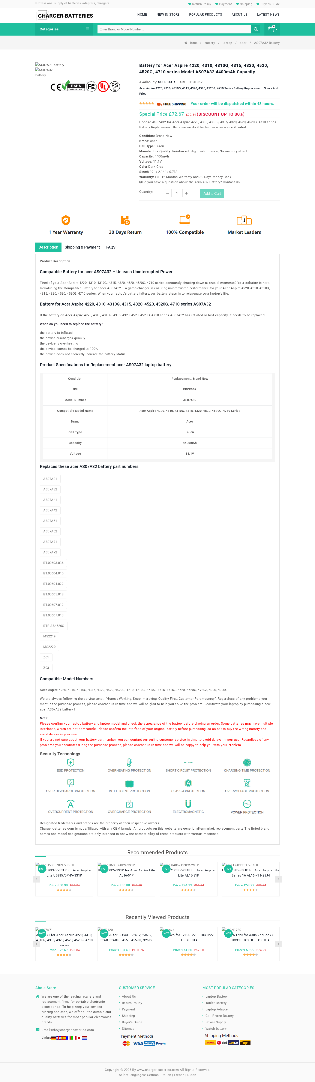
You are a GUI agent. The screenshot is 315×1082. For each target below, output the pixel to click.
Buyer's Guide (270, 4)
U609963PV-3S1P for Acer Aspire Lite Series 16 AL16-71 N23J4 (250, 872)
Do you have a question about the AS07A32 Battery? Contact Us (191, 182)
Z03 (46, 668)
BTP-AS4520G (53, 626)
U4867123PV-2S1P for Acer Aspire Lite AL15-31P (188, 872)
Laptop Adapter (217, 1009)
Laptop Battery (217, 996)
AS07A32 (50, 489)
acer (244, 43)
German (153, 1075)
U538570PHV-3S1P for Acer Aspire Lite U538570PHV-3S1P (64, 872)
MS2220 (49, 647)
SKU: (184, 82)
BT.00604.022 (53, 584)
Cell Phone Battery (220, 1016)
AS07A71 (50, 542)
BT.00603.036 (53, 563)
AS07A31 (50, 479)
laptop (228, 43)
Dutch (191, 1075)
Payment (225, 4)
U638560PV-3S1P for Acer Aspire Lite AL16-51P (126, 872)
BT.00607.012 (53, 605)
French (179, 1075)
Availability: (148, 82)
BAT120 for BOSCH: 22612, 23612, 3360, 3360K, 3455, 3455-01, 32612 (126, 937)
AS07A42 (50, 510)
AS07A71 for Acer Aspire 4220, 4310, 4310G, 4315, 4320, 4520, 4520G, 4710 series (64, 940)
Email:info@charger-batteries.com (68, 1030)
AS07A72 (50, 552)
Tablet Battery (216, 1003)
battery (210, 43)
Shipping (246, 4)
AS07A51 (50, 521)
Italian (166, 1075)
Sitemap (128, 1029)
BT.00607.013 (53, 615)
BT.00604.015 (53, 573)
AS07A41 (50, 500)
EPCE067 (196, 82)
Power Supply (216, 1022)
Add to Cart (212, 193)
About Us (129, 996)
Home (193, 43)
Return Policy (201, 4)
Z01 (46, 657)
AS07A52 (50, 531)
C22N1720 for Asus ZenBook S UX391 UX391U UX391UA (250, 937)
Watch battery (216, 1029)
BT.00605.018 (53, 594)
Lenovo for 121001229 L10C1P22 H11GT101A (189, 937)
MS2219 (49, 636)
